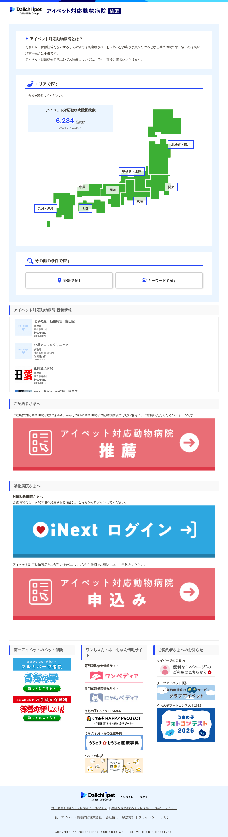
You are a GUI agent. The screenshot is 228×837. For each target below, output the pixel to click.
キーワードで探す (162, 280)
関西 (113, 190)
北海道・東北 (180, 144)
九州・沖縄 (45, 208)
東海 (140, 201)
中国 (82, 187)
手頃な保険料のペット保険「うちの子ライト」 (144, 808)
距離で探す (72, 280)
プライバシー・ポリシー (156, 817)
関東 (171, 187)
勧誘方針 (128, 817)
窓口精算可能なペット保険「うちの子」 (79, 808)
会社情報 (112, 817)
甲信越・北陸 (131, 171)
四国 (85, 208)
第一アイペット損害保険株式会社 (78, 817)
